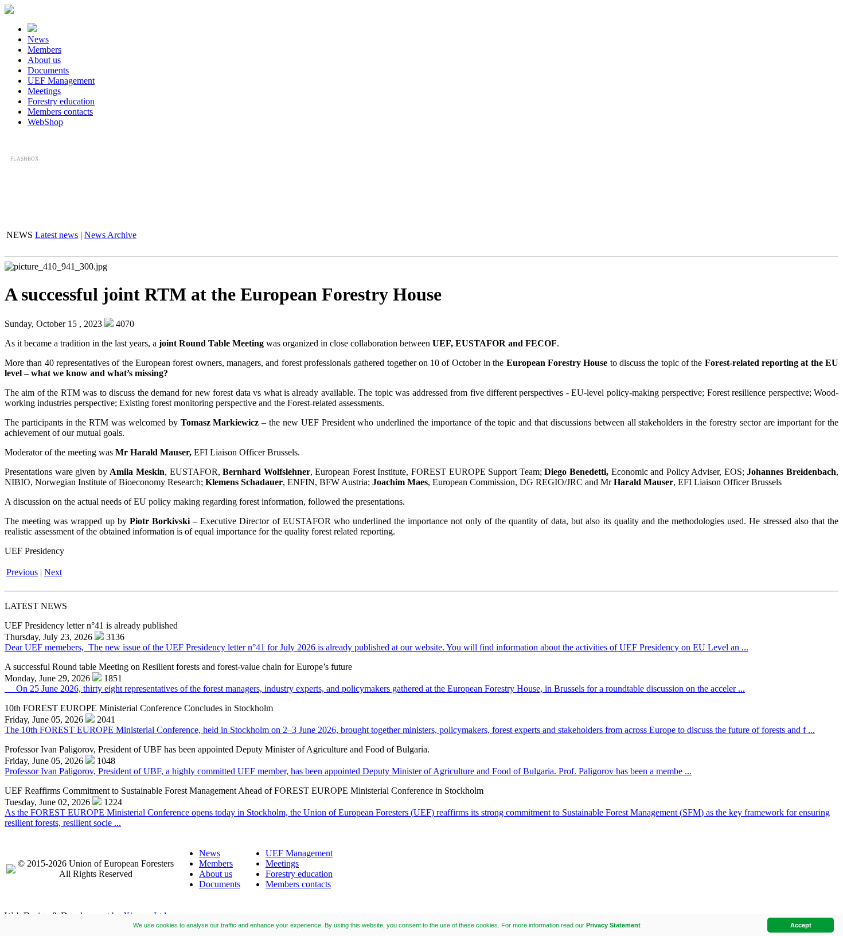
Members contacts (60, 111)
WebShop (45, 122)
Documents (48, 70)
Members (44, 49)
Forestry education (61, 101)
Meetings (44, 91)
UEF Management (61, 80)
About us (44, 60)
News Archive (110, 235)
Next (53, 572)
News (38, 39)
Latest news (56, 235)
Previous (22, 572)
